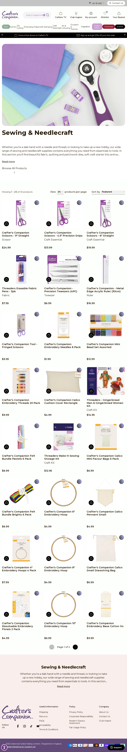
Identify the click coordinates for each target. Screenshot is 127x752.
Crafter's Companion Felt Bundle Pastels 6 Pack (18, 457)
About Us (103, 712)
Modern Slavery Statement (77, 722)
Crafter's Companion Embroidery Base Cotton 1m (105, 625)
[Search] (47, 15)
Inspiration (85, 27)
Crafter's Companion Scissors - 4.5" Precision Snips (63, 234)
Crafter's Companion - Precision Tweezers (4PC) (60, 290)
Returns (43, 716)
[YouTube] (38, 726)
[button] (44, 15)
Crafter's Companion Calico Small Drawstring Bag (104, 569)
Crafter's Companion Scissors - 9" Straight (15, 234)
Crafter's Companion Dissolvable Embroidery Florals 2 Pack (17, 626)
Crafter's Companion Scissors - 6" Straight (100, 234)
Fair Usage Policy (77, 727)
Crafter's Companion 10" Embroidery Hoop (60, 625)
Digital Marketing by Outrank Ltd (20, 747)
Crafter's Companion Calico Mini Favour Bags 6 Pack (104, 457)
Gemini (13, 27)
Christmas (108, 27)
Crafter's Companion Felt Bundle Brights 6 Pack (18, 513)
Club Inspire (105, 721)
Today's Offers (97, 26)
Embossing (29, 27)
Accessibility (45, 725)
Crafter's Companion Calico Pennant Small (104, 513)
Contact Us (117, 3)
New (6, 27)
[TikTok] (31, 726)
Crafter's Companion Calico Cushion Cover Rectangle (62, 401)
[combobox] (37, 15)
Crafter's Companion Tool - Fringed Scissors (19, 346)
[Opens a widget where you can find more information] (116, 748)
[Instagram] (24, 726)
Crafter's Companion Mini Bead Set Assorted (103, 346)
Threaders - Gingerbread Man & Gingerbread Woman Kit (105, 403)
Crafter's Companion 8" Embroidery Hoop (59, 569)
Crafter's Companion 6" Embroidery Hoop (59, 513)
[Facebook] (17, 726)
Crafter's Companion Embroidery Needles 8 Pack (62, 346)
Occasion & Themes (75, 27)
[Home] (10, 15)
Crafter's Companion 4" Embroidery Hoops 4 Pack (19, 569)
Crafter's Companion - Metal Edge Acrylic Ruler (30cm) (105, 290)
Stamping (48, 27)
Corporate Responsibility (81, 716)
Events (120, 27)
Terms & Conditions (48, 729)
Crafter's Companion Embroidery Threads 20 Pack (21, 401)
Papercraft (38, 27)
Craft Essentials (57, 27)
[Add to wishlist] (36, 202)
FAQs (41, 721)
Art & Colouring (66, 27)
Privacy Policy (76, 712)
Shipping (43, 712)
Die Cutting (20, 27)
